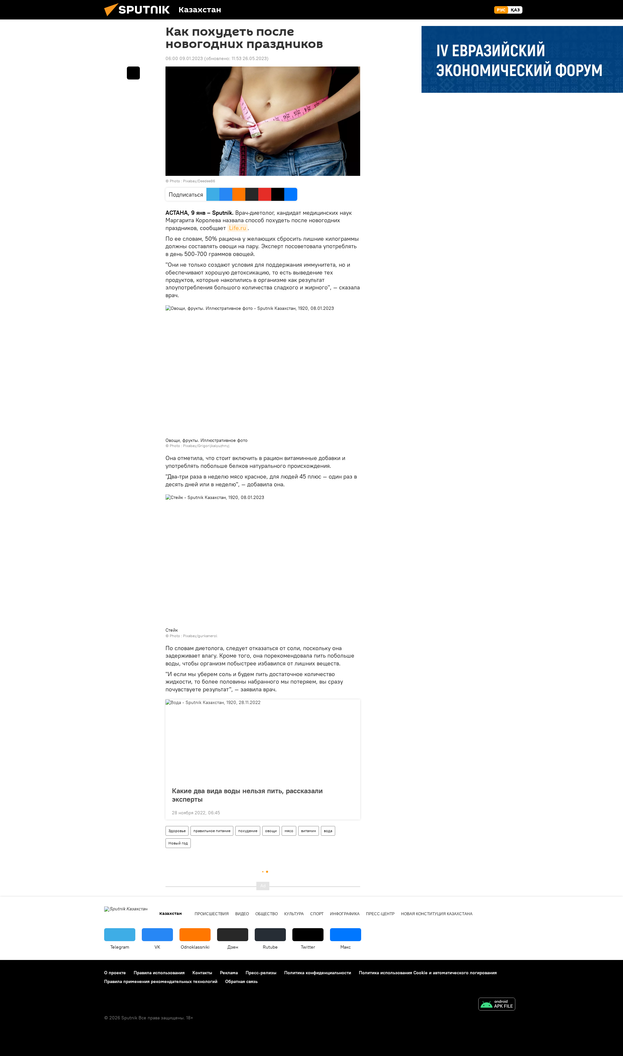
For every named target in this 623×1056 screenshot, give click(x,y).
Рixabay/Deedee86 (199, 180)
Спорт (317, 914)
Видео (242, 914)
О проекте (115, 973)
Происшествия (212, 914)
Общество (266, 914)
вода (328, 830)
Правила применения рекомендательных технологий (160, 981)
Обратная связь (241, 981)
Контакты (202, 973)
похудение (247, 830)
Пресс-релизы (261, 973)
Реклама (229, 973)
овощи (271, 830)
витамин (308, 830)
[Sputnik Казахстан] (139, 18)
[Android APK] (497, 1005)
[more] (350, 812)
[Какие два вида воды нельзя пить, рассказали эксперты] (262, 741)
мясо (289, 830)
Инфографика (345, 914)
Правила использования (159, 973)
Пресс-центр (380, 914)
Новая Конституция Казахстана (436, 914)
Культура (294, 914)
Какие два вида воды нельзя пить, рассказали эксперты (247, 794)
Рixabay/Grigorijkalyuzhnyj (206, 445)
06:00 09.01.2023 (184, 58)
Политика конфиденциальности (317, 973)
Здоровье (177, 830)
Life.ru (237, 228)
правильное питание (211, 830)
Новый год (178, 843)
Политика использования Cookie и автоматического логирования (428, 973)
